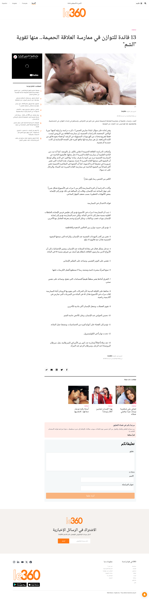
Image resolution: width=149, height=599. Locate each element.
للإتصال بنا (109, 575)
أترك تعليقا (90, 496)
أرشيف (110, 578)
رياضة (134, 578)
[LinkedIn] (18, 562)
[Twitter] (26, 562)
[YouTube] (22, 562)
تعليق (132, 451)
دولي (135, 582)
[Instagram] (14, 562)
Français (24, 3)
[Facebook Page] (30, 562)
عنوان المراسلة (128, 484)
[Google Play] (20, 584)
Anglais (14, 3)
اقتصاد (134, 568)
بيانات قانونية (109, 573)
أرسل (63, 541)
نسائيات (134, 29)
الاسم (131, 476)
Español (4, 3)
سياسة (134, 566)
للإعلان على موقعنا (107, 571)
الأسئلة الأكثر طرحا (107, 568)
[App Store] (34, 584)
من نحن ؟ (110, 566)
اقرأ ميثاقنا (131, 435)
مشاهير (134, 580)
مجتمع (134, 571)
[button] (144, 594)
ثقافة (134, 573)
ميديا (135, 575)
